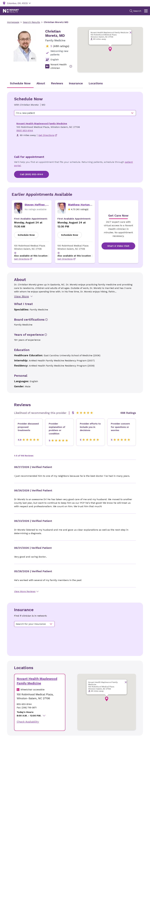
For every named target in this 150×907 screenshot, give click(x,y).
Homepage (13, 22)
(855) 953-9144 (24, 130)
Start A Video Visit (118, 246)
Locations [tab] (96, 83)
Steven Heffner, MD (37, 204)
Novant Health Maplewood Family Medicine (41, 123)
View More (21, 296)
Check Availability (28, 721)
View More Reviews (24, 591)
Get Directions (21, 259)
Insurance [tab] (76, 83)
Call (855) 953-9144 (31, 174)
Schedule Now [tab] (20, 83)
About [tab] (40, 83)
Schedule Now (26, 235)
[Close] (131, 32)
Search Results (31, 22)
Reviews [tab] (57, 83)
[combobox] (75, 113)
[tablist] (75, 83)
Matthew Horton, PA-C (80, 204)
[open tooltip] (71, 66)
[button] (110, 49)
